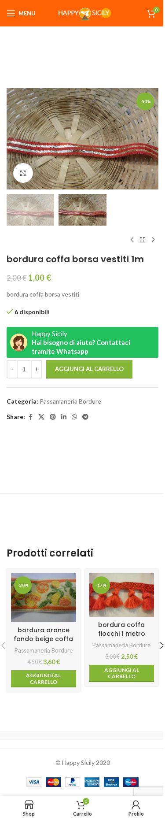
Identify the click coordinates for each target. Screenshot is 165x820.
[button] (15, 139)
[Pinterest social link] (53, 417)
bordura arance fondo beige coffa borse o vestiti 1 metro (43, 643)
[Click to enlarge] (23, 173)
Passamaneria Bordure (70, 401)
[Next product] (153, 239)
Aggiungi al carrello (89, 368)
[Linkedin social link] (64, 417)
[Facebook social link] (30, 417)
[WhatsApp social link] (74, 417)
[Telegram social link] (85, 417)
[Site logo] (82, 12)
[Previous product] (132, 239)
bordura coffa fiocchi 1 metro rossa (121, 633)
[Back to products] (142, 239)
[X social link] (41, 417)
